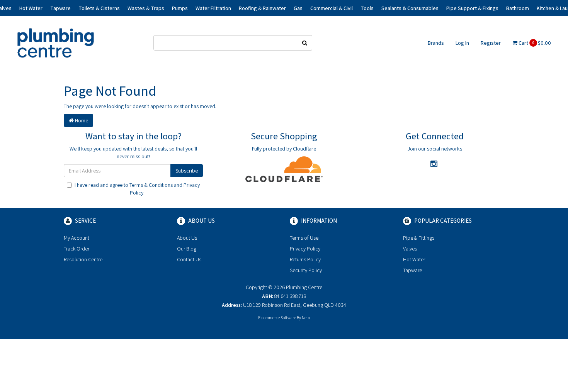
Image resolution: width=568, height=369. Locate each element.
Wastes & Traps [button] (146, 8)
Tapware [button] (60, 8)
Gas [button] (298, 8)
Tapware (412, 270)
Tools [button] (367, 8)
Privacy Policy (305, 248)
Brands (436, 42)
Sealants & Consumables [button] (410, 8)
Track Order (76, 248)
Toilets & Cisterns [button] (99, 8)
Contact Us (189, 259)
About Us (187, 237)
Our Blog (186, 248)
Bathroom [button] (517, 8)
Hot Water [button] (31, 8)
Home (81, 120)
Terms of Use (304, 237)
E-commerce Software (277, 317)
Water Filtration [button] (213, 8)
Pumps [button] (180, 8)
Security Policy (306, 270)
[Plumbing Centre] (55, 42)
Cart (534, 42)
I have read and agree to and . (137, 188)
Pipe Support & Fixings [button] (472, 8)
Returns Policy (305, 259)
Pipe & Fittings (418, 237)
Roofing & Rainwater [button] (262, 8)
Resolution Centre (83, 259)
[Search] (305, 43)
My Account (76, 237)
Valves (410, 248)
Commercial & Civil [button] (331, 8)
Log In (462, 42)
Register (491, 42)
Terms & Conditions (151, 184)
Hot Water (414, 259)
